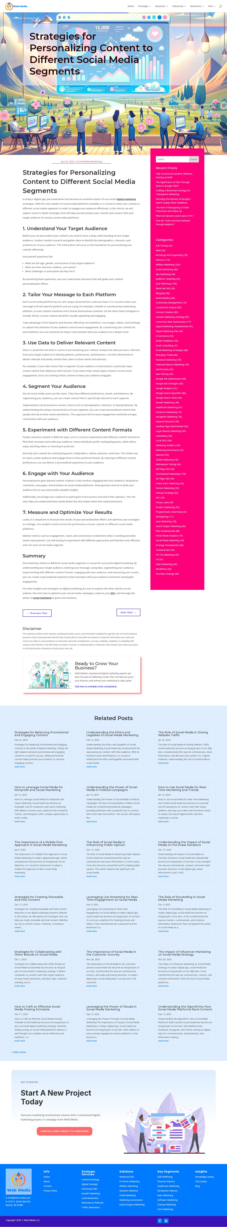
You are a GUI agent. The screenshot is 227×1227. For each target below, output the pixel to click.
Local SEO (161, 440)
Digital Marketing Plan (167, 331)
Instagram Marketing (166, 416)
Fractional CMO (89, 1189)
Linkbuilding (162, 435)
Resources (195, 6)
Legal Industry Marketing (168, 431)
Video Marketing (164, 564)
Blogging (160, 293)
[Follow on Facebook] (159, 1220)
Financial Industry (166, 1181)
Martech (160, 454)
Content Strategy (90, 1180)
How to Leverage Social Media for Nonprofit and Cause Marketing (39, 789)
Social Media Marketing (89, 161)
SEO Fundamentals (165, 530)
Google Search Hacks (166, 397)
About (50, 1181)
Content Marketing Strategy (170, 316)
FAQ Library (204, 1181)
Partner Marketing (165, 488)
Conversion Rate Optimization (171, 321)
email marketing (42, 597)
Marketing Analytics (166, 445)
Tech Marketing (165, 1209)
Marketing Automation (167, 450)
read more (20, 766)
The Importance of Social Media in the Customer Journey (111, 953)
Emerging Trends (164, 354)
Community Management (169, 302)
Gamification (162, 369)
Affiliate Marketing (165, 264)
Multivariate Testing (166, 464)
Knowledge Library (204, 1177)
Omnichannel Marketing (168, 473)
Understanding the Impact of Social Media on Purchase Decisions (184, 843)
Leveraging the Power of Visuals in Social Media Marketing (111, 1008)
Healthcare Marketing (167, 407)
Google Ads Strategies (167, 383)
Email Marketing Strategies (169, 350)
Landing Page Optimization (170, 426)
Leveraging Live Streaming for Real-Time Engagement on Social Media (112, 898)
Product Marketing (165, 507)
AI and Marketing (164, 269)
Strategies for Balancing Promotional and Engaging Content (41, 734)
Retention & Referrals (92, 1203)
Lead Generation (90, 1198)
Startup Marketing (166, 1205)
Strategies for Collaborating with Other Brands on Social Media (38, 953)
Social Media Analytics (167, 535)
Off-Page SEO (163, 469)
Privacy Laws (162, 502)
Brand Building (163, 297)
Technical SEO (163, 549)
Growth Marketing (165, 402)
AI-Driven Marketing (129, 1181)
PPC (158, 497)
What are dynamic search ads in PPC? (175, 215)
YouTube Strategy (165, 573)
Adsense (160, 259)
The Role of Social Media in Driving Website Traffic (183, 734)
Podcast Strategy (165, 492)
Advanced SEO (126, 1177)
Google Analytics (164, 388)
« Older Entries (18, 1052)
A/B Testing (162, 245)
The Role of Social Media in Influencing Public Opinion (105, 843)
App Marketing (163, 274)
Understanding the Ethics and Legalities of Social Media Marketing (112, 734)
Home (131, 6)
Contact (50, 1186)
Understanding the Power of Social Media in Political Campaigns (111, 789)
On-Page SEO (163, 478)
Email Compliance (165, 340)
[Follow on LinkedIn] (166, 1220)
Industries (177, 6)
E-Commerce (162, 335)
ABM (158, 250)
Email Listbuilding (164, 345)
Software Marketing (167, 1200)
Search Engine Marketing (168, 526)
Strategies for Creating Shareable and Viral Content (39, 898)
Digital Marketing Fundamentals (172, 326)
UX (157, 559)
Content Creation (164, 312)
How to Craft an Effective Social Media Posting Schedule (37, 1008)
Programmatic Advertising (169, 511)
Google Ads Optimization (168, 378)
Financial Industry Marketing (170, 364)
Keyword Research (165, 421)
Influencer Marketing (166, 412)
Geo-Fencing (162, 373)
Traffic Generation (91, 1207)
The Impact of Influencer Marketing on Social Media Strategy (184, 953)
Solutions (160, 6)
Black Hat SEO (163, 288)
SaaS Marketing (164, 521)
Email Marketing (127, 1195)
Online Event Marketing (167, 483)
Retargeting (162, 516)
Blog (200, 1186)
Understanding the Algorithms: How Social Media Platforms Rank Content (185, 1008)
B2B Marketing (163, 283)
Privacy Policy (50, 1191)
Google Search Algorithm (168, 393)
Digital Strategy (90, 1184)
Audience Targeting (166, 278)
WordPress (161, 568)
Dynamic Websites (128, 1191)
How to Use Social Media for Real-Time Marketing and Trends (182, 789)
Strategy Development (167, 545)
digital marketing (126, 199)
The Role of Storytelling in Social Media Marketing (181, 898)
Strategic (143, 6)
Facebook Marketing (166, 359)
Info (210, 6)
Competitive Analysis (166, 307)
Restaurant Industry (167, 1191)
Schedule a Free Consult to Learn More (64, 1131)
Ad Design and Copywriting (169, 255)
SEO (112, 593)
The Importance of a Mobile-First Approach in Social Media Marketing (41, 843)
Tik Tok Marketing (165, 554)
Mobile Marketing (165, 459)
